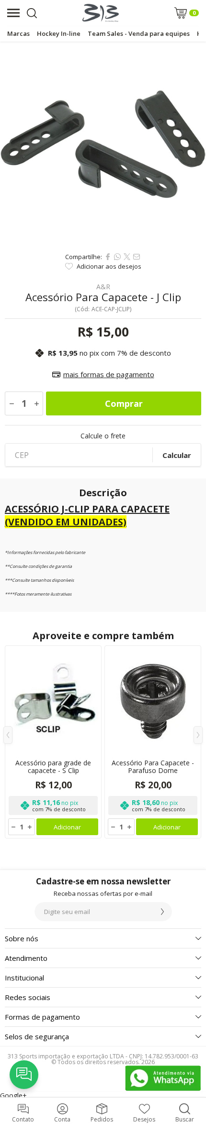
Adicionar (67, 827)
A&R (103, 286)
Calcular (176, 455)
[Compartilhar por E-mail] (136, 256)
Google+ (13, 1095)
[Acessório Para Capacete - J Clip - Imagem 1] (103, 144)
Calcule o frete (103, 436)
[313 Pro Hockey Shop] (100, 13)
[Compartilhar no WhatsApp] (117, 256)
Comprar (124, 403)
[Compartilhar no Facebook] (107, 256)
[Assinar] (162, 911)
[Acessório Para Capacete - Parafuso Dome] (153, 742)
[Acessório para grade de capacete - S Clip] (53, 742)
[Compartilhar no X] (127, 256)
